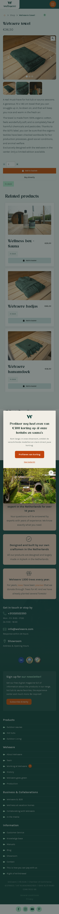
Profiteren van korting (29, 454)
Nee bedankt (29, 462)
